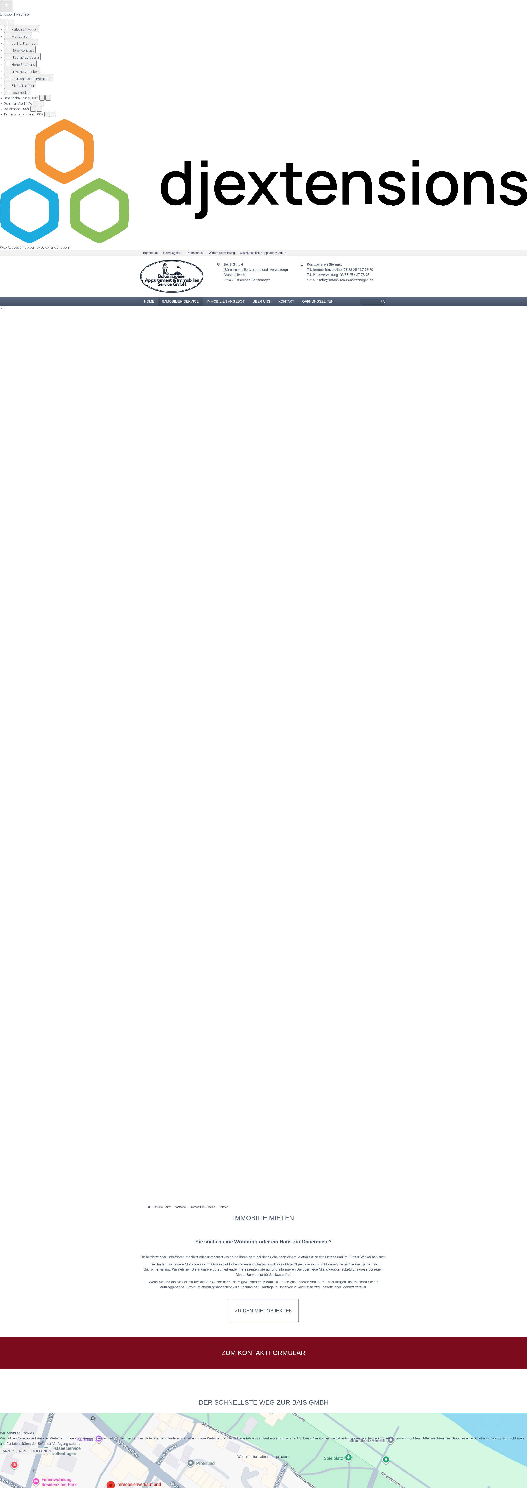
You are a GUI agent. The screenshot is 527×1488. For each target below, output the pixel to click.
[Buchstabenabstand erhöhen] (53, 114)
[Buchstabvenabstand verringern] (47, 114)
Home (149, 301)
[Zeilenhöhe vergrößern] (39, 109)
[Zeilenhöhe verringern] (33, 109)
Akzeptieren (14, 1451)
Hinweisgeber (172, 253)
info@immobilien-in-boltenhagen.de (346, 280)
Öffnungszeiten (317, 301)
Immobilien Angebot (226, 301)
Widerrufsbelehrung (222, 253)
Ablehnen (42, 1451)
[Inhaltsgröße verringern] (42, 98)
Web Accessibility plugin (18, 247)
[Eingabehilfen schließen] (11, 22)
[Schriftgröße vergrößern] (41, 103)
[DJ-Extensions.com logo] (263, 242)
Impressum (150, 253)
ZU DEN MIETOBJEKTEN (261, 1311)
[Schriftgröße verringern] (35, 103)
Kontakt (286, 301)
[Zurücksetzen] (3, 22)
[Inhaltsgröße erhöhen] (48, 98)
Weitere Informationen (254, 1457)
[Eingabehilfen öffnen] (6, 6)
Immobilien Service (180, 301)
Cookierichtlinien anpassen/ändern (263, 253)
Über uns (261, 301)
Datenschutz (195, 253)
